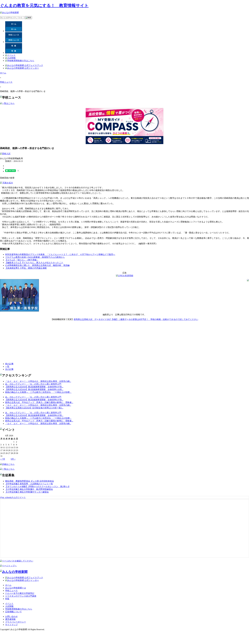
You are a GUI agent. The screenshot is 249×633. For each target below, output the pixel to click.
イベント (9, 603)
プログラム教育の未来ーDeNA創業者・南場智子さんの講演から (35, 257)
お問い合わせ (11, 616)
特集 (7, 599)
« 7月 (2, 459)
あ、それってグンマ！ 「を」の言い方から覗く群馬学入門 (33, 384)
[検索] (28, 17)
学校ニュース (6, 82)
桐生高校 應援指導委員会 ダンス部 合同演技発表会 (29, 481)
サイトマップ (11, 625)
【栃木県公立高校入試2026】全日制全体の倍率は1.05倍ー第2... (34, 408)
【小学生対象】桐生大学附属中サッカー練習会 (27, 492)
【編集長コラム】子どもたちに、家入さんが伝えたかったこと (34, 262)
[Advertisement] (19, 344)
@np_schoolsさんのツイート (13, 497)
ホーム (3, 73)
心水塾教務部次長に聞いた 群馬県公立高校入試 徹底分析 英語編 (37, 265)
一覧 (7, 366)
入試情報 (9, 606)
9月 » (13, 459)
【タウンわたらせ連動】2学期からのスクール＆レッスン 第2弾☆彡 (37, 486)
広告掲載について (13, 612)
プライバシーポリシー (15, 622)
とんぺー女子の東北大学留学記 (19, 593)
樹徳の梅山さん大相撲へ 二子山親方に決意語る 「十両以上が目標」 (38, 392)
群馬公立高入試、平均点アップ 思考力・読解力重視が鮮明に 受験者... (39, 402)
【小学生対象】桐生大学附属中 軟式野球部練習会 (29, 489)
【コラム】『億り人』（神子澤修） (21, 260)
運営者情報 (10, 619)
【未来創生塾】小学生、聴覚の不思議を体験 (26, 268)
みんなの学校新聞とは (15, 588)
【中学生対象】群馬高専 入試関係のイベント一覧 (29, 484)
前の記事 (9, 364)
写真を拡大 (7, 183)
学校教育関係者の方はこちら (18, 609)
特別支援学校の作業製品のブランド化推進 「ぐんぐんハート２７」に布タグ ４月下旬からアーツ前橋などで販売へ (60, 254)
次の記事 (9, 369)
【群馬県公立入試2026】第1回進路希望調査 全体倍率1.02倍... (34, 389)
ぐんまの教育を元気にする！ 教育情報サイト (44, 5)
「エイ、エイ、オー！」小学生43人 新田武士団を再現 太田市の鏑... (38, 381)
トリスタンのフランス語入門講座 (20, 596)
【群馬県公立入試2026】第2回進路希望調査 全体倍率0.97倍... (34, 387)
